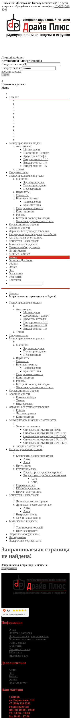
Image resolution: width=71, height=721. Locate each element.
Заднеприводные (33, 182)
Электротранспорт (27, 120)
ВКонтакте (15, 652)
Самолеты (22, 195)
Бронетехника (32, 204)
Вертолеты (22, 191)
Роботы (20, 214)
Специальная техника (29, 208)
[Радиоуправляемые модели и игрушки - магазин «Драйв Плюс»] (39, 596)
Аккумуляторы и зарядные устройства (40, 123)
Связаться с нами (19, 649)
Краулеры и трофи (34, 156)
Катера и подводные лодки (33, 218)
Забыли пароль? (11, 71)
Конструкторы (25, 211)
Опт (11, 270)
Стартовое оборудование (31, 136)
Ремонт (13, 263)
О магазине (16, 273)
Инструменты (24, 139)
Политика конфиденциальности (29, 636)
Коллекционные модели (31, 110)
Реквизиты (15, 276)
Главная (14, 293)
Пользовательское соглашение (27, 639)
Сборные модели (26, 113)
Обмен (13, 266)
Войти (5, 74)
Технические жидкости (30, 133)
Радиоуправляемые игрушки (34, 107)
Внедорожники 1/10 (35, 159)
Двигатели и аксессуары (31, 129)
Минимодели (31, 149)
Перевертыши (32, 188)
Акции (13, 257)
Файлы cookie (17, 642)
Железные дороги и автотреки (35, 221)
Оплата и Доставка (20, 260)
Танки (20, 169)
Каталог (14, 97)
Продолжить (9, 568)
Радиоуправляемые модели (33, 100)
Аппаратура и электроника (33, 126)
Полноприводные (34, 185)
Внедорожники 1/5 (35, 165)
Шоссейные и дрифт (36, 152)
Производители (18, 682)
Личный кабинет (19, 253)
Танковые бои (32, 201)
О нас (12, 629)
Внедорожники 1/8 (35, 162)
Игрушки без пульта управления (36, 116)
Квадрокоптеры (26, 103)
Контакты (15, 279)
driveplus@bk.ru (18, 655)
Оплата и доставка (20, 632)
